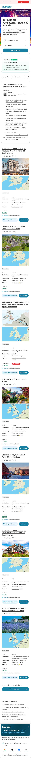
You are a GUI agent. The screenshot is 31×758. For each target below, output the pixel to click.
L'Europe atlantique (11, 132)
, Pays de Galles (19, 199)
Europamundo (15, 207)
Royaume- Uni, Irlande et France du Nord (17, 135)
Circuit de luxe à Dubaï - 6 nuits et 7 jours (13, 712)
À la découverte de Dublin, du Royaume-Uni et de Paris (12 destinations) (16, 101)
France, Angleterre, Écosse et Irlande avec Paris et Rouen (15, 128)
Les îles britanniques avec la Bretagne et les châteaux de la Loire (16, 138)
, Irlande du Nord (19, 350)
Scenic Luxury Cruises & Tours (19, 358)
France (13, 427)
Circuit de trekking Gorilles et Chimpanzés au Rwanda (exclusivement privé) (14, 715)
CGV (15, 754)
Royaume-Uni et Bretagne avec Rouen (16, 115)
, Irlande (18, 429)
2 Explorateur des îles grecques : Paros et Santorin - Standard (15, 708)
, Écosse (25, 350)
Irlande (13, 199)
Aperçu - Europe (6, 76)
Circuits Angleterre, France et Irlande (20, 10)
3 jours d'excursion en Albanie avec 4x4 (12, 719)
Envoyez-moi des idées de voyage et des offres (15, 744)
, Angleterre (25, 199)
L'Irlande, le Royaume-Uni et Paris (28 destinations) (16, 105)
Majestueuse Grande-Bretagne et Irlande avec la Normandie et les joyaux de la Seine (16, 111)
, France (19, 351)
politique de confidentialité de (22, 754)
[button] (15, 215)
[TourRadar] (7, 7)
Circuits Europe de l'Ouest (7, 10)
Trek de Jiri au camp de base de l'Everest (13, 704)
